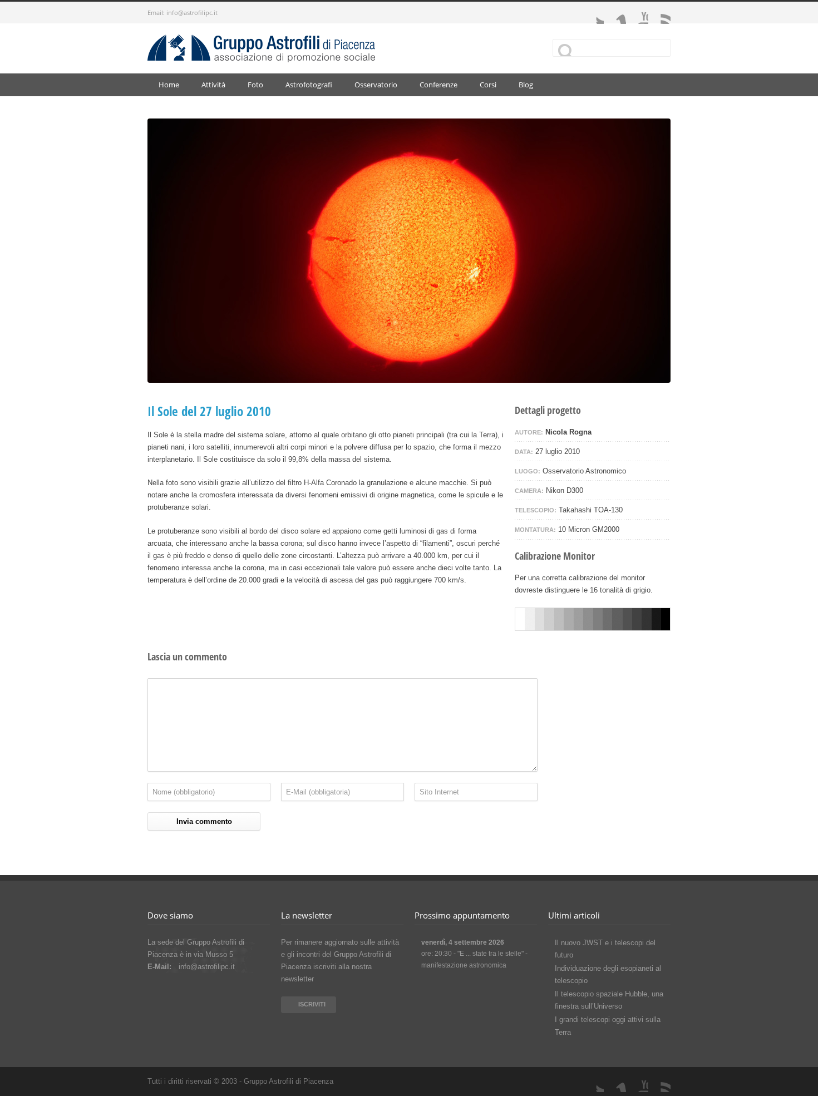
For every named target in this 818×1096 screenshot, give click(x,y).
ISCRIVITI (312, 1004)
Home (169, 85)
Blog (526, 85)
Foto (255, 85)
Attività (213, 85)
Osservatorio (375, 85)
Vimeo (615, 13)
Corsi (488, 85)
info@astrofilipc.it (192, 12)
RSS (659, 13)
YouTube (637, 13)
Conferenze (438, 85)
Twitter (593, 13)
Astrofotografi (308, 85)
